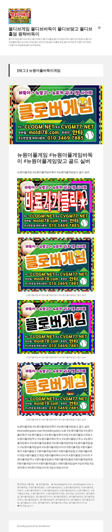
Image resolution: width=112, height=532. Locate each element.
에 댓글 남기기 (26, 505)
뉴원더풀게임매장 (72, 487)
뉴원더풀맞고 (83, 490)
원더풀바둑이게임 (59, 502)
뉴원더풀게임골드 (37, 487)
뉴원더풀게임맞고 (54, 487)
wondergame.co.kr (81, 484)
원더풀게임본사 (31, 499)
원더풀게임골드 (27, 496)
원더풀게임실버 (47, 499)
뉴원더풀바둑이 (38, 493)
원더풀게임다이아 (44, 496)
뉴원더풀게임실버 (50, 490)
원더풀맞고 (76, 499)
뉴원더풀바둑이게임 (55, 493)
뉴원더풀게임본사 (32, 490)
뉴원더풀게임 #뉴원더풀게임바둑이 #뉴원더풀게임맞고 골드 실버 (55, 157)
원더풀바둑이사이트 (78, 502)
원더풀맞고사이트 (28, 502)
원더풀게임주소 (62, 499)
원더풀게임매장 (76, 496)
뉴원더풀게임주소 (68, 490)
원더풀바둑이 (44, 502)
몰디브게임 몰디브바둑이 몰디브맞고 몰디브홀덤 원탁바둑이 (50, 31)
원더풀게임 (44, 484)
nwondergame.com (63, 484)
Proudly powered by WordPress (33, 526)
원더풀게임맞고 (60, 496)
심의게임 (70, 493)
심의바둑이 (80, 493)
